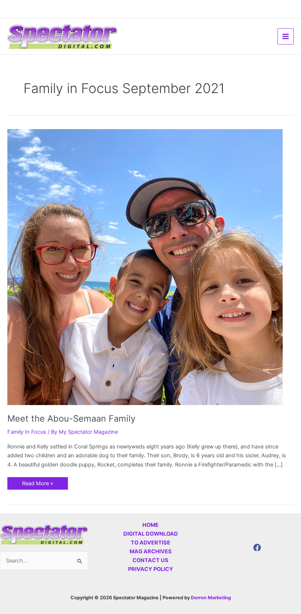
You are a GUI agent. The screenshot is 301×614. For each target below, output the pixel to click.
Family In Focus (26, 432)
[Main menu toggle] (286, 36)
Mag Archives (151, 551)
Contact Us (150, 560)
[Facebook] (257, 547)
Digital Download (150, 533)
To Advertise (150, 542)
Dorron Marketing (211, 597)
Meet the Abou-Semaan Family (71, 418)
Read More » (37, 482)
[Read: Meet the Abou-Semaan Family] (145, 266)
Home (150, 525)
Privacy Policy (150, 569)
